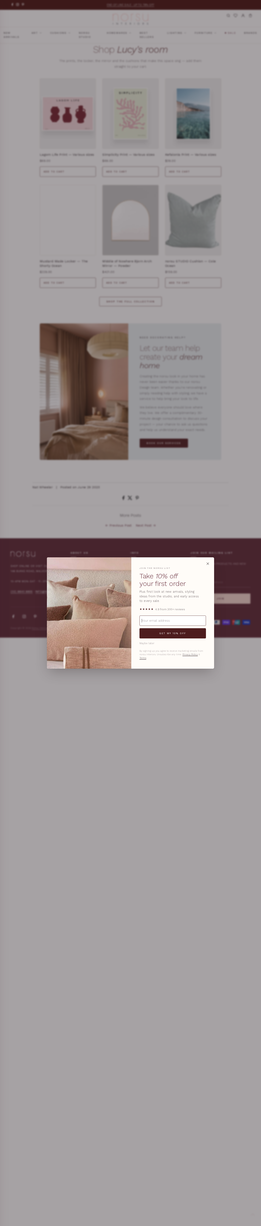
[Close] (207, 563)
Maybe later (146, 643)
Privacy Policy (190, 654)
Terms (142, 658)
